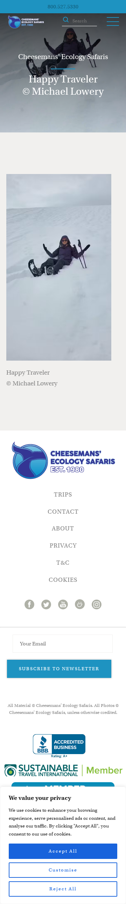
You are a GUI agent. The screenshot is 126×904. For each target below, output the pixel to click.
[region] (63, 845)
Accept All (63, 851)
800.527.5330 (63, 6)
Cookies (63, 580)
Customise (63, 870)
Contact (63, 511)
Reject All (63, 889)
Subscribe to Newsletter (59, 669)
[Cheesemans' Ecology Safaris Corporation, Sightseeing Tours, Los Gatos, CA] (59, 746)
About (63, 528)
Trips (63, 494)
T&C (63, 562)
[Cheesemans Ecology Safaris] (26, 21)
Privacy (63, 545)
